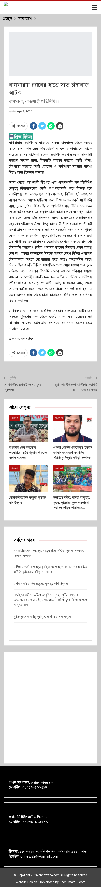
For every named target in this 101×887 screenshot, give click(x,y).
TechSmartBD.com (72, 882)
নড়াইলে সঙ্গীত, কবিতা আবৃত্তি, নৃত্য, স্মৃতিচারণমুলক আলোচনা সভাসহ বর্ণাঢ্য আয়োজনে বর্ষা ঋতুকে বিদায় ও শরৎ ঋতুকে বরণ (50, 600)
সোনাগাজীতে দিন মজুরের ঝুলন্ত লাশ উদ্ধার (41, 583)
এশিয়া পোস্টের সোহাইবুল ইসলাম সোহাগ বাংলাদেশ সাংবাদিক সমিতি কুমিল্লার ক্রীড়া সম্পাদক (50, 569)
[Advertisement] (50, 707)
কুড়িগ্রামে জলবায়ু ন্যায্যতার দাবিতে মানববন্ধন (42, 616)
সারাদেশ (14, 418)
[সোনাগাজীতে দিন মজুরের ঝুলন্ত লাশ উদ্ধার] (28, 479)
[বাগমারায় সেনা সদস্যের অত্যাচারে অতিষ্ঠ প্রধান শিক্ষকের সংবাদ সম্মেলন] (28, 428)
